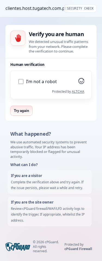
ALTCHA (78, 91)
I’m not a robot (41, 82)
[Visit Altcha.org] (81, 82)
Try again (21, 111)
